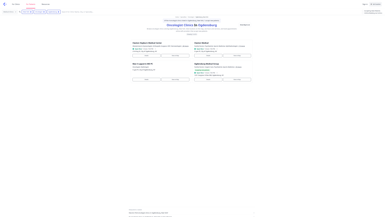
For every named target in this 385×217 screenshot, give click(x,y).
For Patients (30, 4)
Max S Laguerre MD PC (143, 64)
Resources (46, 4)
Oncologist (191, 17)
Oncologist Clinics (180, 25)
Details (146, 55)
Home (177, 17)
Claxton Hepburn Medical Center (147, 43)
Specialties (183, 17)
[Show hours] (155, 49)
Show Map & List (245, 25)
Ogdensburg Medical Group (206, 64)
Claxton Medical (201, 43)
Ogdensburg (207, 25)
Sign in (365, 4)
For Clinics (16, 4)
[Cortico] (4, 4)
